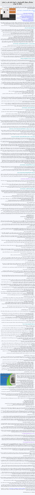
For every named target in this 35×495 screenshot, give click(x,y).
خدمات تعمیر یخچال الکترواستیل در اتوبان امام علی (26, 16)
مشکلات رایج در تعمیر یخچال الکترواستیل (27, 20)
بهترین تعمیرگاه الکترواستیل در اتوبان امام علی (27, 19)
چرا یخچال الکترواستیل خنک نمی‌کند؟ (28, 13)
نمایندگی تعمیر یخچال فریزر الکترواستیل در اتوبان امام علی (17, 488)
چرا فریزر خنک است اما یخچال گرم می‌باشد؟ (27, 15)
